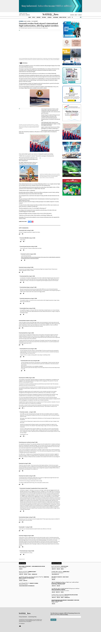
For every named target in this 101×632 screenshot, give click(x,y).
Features (44, 17)
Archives (72, 14)
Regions (38, 17)
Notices (23, 14)
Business (21, 21)
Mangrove (22, 623)
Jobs (20, 14)
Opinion (49, 17)
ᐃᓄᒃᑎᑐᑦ (69, 17)
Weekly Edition (62, 17)
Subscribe (53, 619)
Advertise (28, 14)
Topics (33, 17)
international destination (46, 123)
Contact (80, 14)
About (76, 14)
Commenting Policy (32, 616)
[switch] (81, 17)
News (29, 17)
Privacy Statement (23, 616)
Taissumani (55, 17)
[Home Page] (50, 14)
